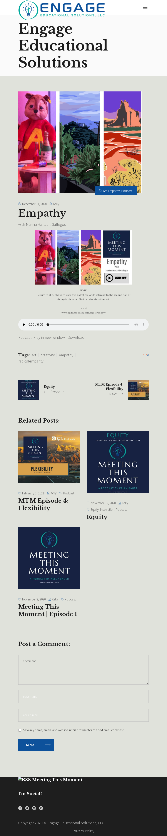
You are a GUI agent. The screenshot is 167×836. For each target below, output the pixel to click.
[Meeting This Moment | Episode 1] (49, 558)
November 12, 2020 (103, 503)
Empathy (114, 191)
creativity (47, 354)
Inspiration (107, 509)
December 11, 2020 (34, 204)
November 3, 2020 (34, 599)
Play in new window (49, 337)
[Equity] (118, 462)
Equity (49, 387)
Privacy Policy (83, 830)
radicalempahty (30, 361)
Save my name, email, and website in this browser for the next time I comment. (73, 730)
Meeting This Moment (57, 779)
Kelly (56, 204)
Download (76, 337)
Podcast (126, 191)
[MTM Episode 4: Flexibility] (49, 457)
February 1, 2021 (33, 493)
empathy (66, 354)
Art (105, 191)
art (34, 354)
